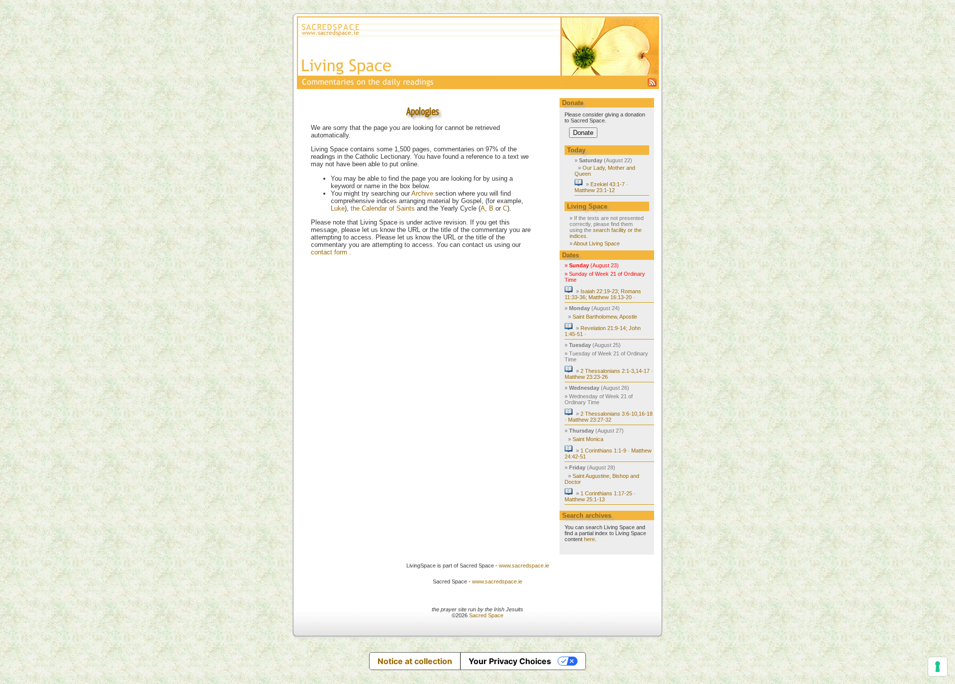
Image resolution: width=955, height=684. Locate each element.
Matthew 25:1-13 (585, 499)
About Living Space (596, 243)
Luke (338, 208)
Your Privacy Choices (510, 661)
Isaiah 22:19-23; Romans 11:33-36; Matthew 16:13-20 (603, 294)
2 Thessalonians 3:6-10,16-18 (616, 414)
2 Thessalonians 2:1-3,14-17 (615, 371)
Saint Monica (588, 439)
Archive (422, 193)
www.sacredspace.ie (524, 566)
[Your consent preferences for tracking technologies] (937, 666)
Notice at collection (415, 661)
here (589, 539)
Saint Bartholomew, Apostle (605, 317)
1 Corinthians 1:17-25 (606, 493)
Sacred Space (486, 615)
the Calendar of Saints (383, 208)
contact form (330, 252)
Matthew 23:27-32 (589, 420)
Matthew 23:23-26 (586, 377)
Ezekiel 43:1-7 (607, 184)
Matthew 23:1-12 (594, 190)
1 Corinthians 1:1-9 (603, 451)
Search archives (586, 515)
